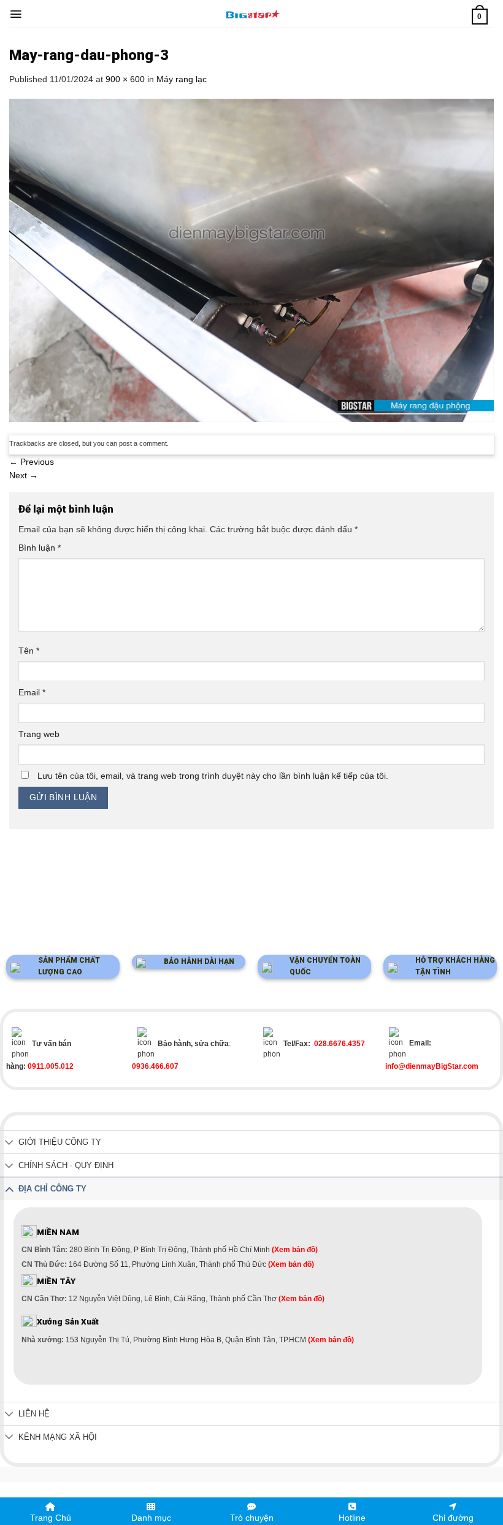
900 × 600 (125, 79)
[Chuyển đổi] (9, 1143)
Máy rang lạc (181, 79)
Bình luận (39, 547)
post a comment (143, 443)
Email (31, 692)
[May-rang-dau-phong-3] (251, 259)
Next (23, 475)
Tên (28, 650)
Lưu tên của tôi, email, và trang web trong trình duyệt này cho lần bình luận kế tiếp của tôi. (212, 776)
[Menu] (15, 14)
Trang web (39, 734)
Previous (31, 462)
